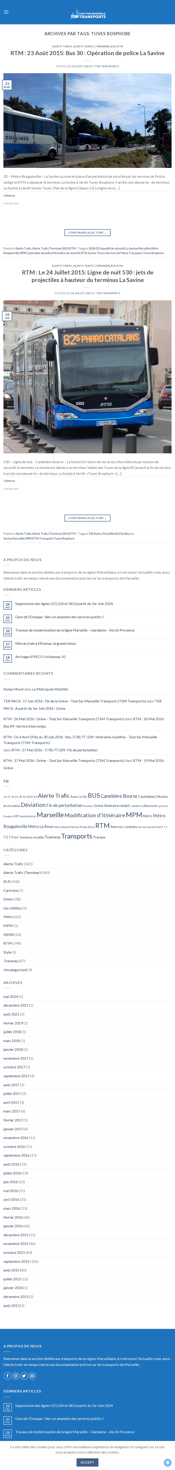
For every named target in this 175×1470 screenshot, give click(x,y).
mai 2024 (10, 996)
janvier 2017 (13, 1129)
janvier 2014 (13, 1287)
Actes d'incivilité (104, 533)
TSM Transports (107, 66)
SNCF (159, 827)
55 (24, 796)
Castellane (146, 796)
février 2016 (13, 1217)
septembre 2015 (16, 1261)
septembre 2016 (16, 1155)
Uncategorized (15, 969)
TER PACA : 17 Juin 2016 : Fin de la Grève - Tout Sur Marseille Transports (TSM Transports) (74, 701)
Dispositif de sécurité (111, 248)
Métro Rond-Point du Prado (70, 827)
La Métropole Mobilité (50, 689)
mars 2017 (11, 1111)
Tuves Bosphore (153, 253)
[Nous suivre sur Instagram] (16, 1376)
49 (20, 796)
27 (8, 796)
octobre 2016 (14, 1146)
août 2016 (11, 1164)
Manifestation (27, 816)
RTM (120, 46)
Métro (147, 816)
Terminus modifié (31, 837)
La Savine (131, 248)
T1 (165, 827)
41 (16, 796)
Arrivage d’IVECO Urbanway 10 (40, 656)
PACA (91, 826)
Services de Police (117, 253)
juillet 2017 (12, 1093)
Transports (136, 253)
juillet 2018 (12, 1031)
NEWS (8, 934)
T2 (5, 837)
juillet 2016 (12, 1173)
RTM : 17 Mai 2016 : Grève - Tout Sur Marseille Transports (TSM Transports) (63, 760)
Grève (98, 806)
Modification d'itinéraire (94, 815)
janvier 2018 (13, 1049)
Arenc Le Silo (78, 796)
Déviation (33, 804)
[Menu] (6, 12)
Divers (8, 899)
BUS (113, 46)
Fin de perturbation (64, 805)
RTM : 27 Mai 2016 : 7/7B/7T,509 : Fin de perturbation (54, 750)
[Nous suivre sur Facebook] (7, 1376)
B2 (117, 533)
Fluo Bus (124, 533)
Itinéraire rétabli (117, 805)
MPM (23, 253)
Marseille (144, 248)
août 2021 (11, 1014)
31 (12, 796)
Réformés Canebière (124, 827)
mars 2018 (11, 1040)
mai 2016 (10, 1190)
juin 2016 (10, 1182)
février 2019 (13, 1023)
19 (5, 796)
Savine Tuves (96, 253)
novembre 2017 (15, 1058)
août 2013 (11, 1305)
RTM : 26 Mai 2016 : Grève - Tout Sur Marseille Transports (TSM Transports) (63, 719)
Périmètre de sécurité (66, 253)
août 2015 (11, 1270)
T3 (11, 837)
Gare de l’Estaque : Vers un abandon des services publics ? (59, 617)
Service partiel (147, 826)
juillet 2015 (12, 1279)
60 (28, 796)
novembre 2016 (15, 1137)
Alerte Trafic (62, 46)
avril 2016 (11, 1199)
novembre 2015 (15, 1243)
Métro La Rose (40, 826)
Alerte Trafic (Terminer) (91, 46)
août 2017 (11, 1085)
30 (90, 248)
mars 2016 (11, 1208)
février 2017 (13, 1120)
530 (90, 533)
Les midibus (12, 908)
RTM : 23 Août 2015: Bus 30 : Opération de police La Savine (87, 52)
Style (7, 952)
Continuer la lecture (87, 232)
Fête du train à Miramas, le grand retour (45, 643)
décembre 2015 (15, 1235)
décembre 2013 (15, 1296)
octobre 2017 (14, 1067)
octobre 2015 (14, 1252)
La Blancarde (149, 806)
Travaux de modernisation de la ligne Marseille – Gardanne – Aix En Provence (74, 630)
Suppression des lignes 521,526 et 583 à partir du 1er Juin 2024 (64, 603)
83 (35, 796)
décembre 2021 (15, 1005)
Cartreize (10, 890)
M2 (16, 816)
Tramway (52, 837)
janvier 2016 (13, 1226)
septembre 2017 (16, 1076)
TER (15, 837)
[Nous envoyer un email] (32, 1376)
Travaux (99, 837)
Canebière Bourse (119, 796)
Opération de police (39, 253)
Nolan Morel (13, 689)
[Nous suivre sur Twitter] (24, 1376)
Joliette (135, 806)
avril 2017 (11, 1102)
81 (32, 796)
